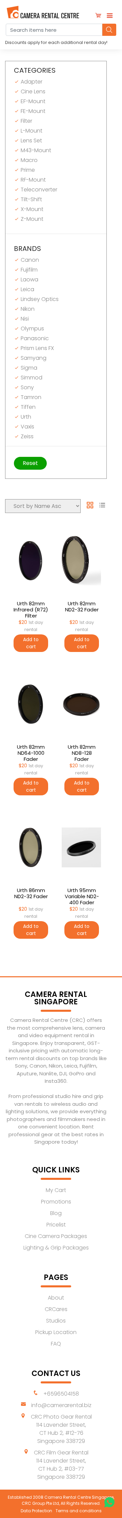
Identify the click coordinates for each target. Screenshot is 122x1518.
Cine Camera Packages (56, 1236)
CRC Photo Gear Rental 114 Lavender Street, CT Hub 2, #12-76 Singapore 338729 (61, 1429)
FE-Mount (32, 111)
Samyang (32, 358)
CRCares (56, 1309)
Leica (26, 289)
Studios (56, 1321)
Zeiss (26, 436)
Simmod (30, 377)
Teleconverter (38, 189)
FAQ (56, 1344)
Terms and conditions (79, 1511)
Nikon (27, 309)
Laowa (28, 279)
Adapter (30, 82)
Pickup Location (56, 1332)
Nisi (24, 319)
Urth (25, 417)
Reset (30, 463)
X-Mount (31, 209)
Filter (25, 121)
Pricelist (56, 1225)
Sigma (28, 368)
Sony (26, 387)
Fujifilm (28, 270)
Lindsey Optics (39, 299)
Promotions (56, 1202)
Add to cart (31, 643)
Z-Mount (31, 219)
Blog (56, 1213)
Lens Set (30, 140)
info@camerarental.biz (61, 1405)
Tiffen (27, 407)
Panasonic (34, 338)
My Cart (56, 1190)
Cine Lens (32, 91)
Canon (29, 260)
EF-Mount (32, 101)
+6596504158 (61, 1394)
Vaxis (26, 426)
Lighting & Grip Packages (56, 1248)
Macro (28, 160)
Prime (27, 170)
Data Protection (36, 1511)
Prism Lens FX (36, 348)
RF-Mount (32, 180)
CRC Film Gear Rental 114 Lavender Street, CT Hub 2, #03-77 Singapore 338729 (61, 1465)
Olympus (31, 328)
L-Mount (30, 131)
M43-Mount (35, 150)
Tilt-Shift (30, 199)
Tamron (30, 397)
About (56, 1298)
